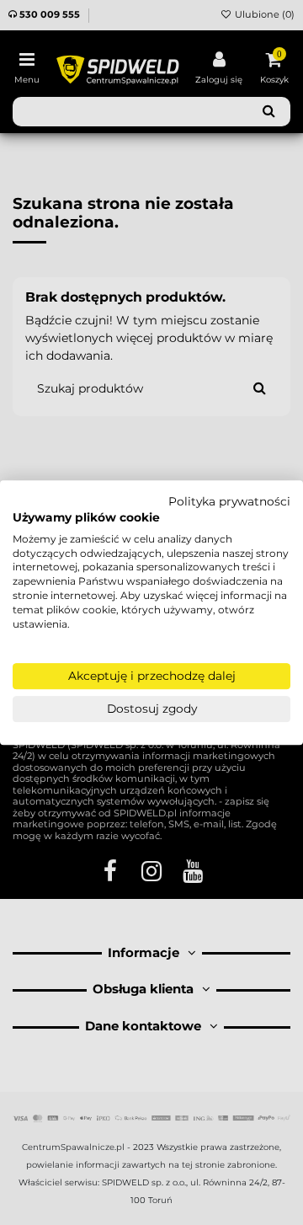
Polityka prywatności (229, 501)
